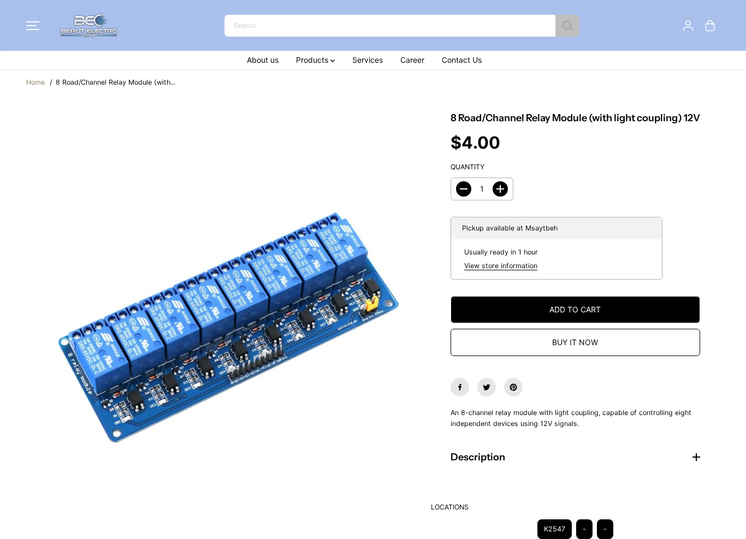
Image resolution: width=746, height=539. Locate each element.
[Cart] (710, 25)
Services (367, 59)
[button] (32, 25)
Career (412, 59)
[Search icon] (567, 26)
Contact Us (462, 59)
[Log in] (688, 25)
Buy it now (575, 342)
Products (313, 59)
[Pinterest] (513, 387)
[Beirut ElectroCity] (89, 25)
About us (263, 59)
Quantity (467, 167)
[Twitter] (486, 387)
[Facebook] (460, 387)
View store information (500, 266)
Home (35, 82)
